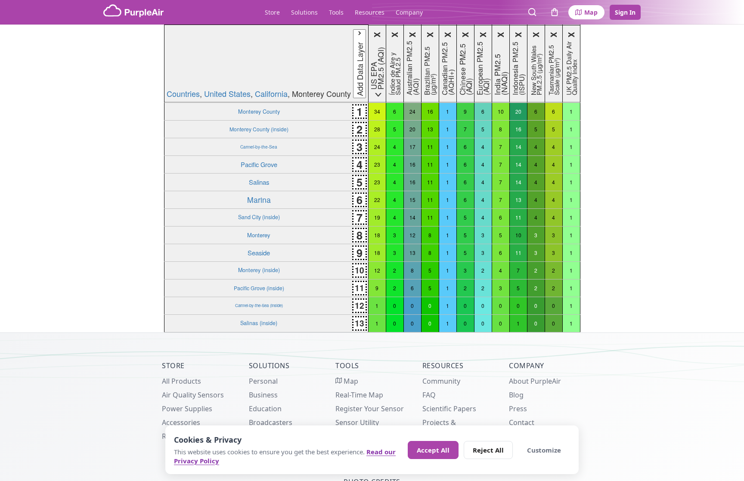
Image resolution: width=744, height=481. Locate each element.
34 (377, 111)
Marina (259, 199)
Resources (369, 12)
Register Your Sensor (369, 408)
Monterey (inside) (259, 270)
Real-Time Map (359, 395)
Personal (263, 381)
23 (377, 164)
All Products (181, 381)
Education (265, 408)
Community (441, 381)
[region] (372, 178)
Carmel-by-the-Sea (258, 146)
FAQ (429, 395)
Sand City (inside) (259, 217)
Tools (336, 12)
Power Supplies (187, 408)
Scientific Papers (449, 408)
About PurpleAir (535, 381)
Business (263, 395)
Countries (183, 93)
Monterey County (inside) (258, 129)
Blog (516, 395)
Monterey (258, 235)
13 (430, 129)
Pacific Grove (259, 164)
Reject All (488, 450)
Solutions (304, 12)
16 (430, 111)
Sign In (625, 12)
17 (412, 146)
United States (227, 93)
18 (377, 235)
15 (412, 199)
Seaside (259, 252)
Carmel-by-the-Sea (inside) (259, 305)
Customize (544, 450)
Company (409, 12)
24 (412, 111)
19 (377, 217)
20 (518, 111)
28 (377, 129)
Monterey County (259, 111)
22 (377, 199)
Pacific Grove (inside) (259, 288)
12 (412, 235)
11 (430, 146)
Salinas (259, 181)
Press (518, 408)
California (271, 93)
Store (272, 12)
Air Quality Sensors (193, 395)
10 (501, 111)
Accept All (433, 450)
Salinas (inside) (258, 323)
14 (518, 146)
